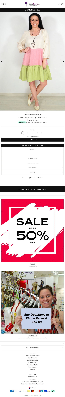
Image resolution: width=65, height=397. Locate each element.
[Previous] (2, 61)
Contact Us (32, 353)
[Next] (63, 61)
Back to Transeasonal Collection (33, 189)
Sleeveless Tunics (32, 357)
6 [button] (33, 112)
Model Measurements (32, 163)
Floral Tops (32, 369)
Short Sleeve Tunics (32, 360)
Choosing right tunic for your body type (32, 381)
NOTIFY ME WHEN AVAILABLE (32, 145)
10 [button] (38, 112)
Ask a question (32, 167)
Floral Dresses (32, 367)
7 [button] (34, 112)
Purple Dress (32, 374)
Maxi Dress (32, 379)
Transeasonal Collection (34, 114)
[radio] (22, 132)
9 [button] (37, 112)
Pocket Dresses (32, 376)
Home (25, 114)
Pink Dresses (32, 372)
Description (32, 149)
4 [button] (30, 112)
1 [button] (26, 112)
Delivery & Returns (32, 158)
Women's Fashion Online (32, 355)
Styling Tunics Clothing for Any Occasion (32, 383)
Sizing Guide (32, 154)
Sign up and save (32, 347)
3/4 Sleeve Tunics (32, 362)
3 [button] (29, 112)
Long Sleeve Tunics (32, 364)
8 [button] (36, 112)
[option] (32, 61)
